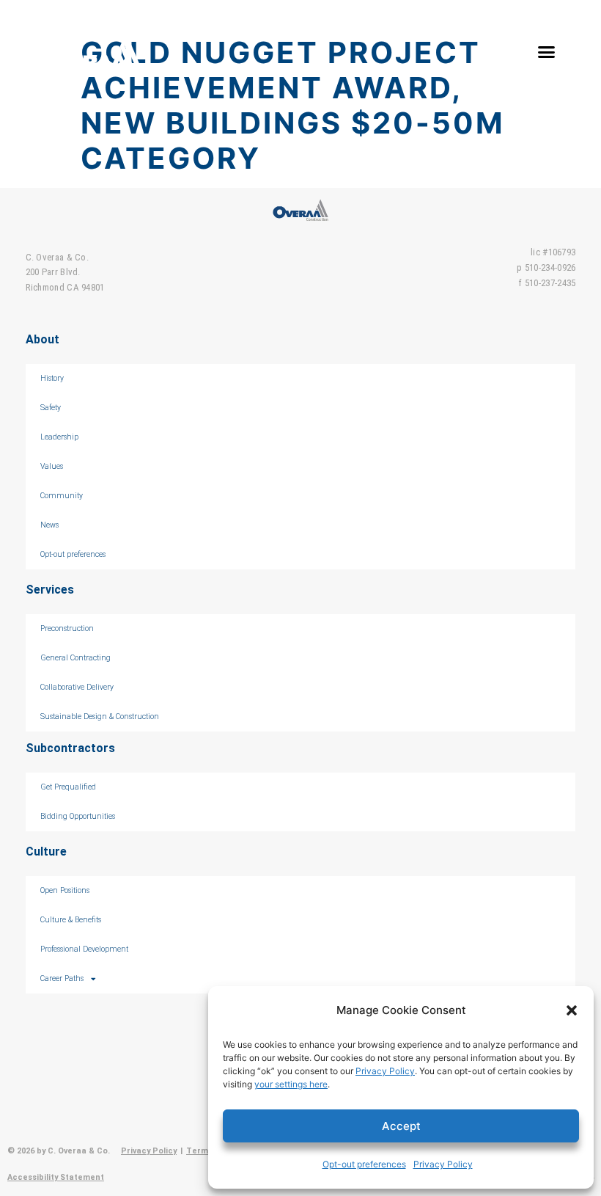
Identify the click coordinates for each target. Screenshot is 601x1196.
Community (61, 495)
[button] (571, 1010)
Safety (50, 407)
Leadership (59, 437)
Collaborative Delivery (77, 687)
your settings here (291, 1084)
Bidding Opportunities (77, 816)
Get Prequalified (68, 787)
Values (51, 466)
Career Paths (62, 978)
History (52, 378)
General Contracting (75, 658)
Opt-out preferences (364, 1164)
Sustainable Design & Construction (99, 716)
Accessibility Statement (55, 1177)
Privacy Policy (385, 1070)
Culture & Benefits (70, 920)
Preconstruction (67, 628)
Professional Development (84, 949)
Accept (401, 1126)
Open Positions (64, 890)
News (49, 525)
